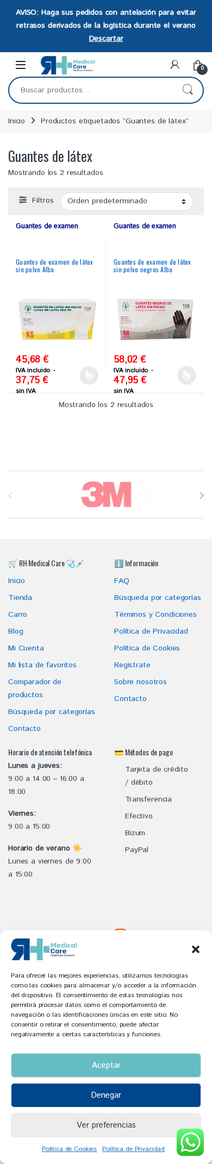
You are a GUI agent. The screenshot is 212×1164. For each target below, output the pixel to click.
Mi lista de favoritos (42, 665)
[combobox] (90, 90)
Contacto (24, 728)
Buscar (187, 90)
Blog (15, 631)
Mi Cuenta (26, 648)
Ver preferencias (106, 1125)
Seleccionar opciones (79, 375)
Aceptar (106, 1065)
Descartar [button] (106, 38)
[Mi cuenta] (175, 65)
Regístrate (132, 665)
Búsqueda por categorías (51, 711)
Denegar (106, 1095)
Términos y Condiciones (155, 614)
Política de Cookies (69, 1149)
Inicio (16, 121)
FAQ (121, 580)
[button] (195, 949)
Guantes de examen (47, 226)
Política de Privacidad (133, 1149)
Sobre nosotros (140, 682)
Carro (17, 614)
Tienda (20, 597)
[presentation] (201, 496)
